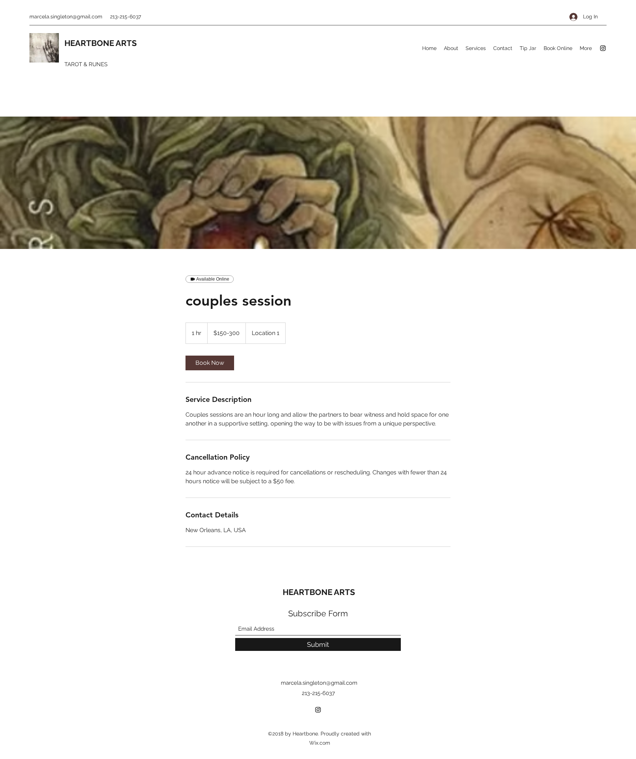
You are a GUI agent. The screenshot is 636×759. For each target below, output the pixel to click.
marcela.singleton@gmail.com (65, 16)
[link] (210, 363)
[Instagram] (603, 48)
